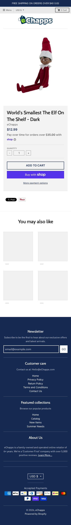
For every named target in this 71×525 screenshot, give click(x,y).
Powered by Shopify (35, 513)
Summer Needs (35, 426)
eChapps (12, 124)
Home (35, 375)
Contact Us (35, 391)
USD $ (19, 10)
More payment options (35, 183)
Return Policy (35, 383)
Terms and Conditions (35, 387)
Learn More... (45, 455)
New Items (35, 422)
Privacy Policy (35, 379)
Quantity (12, 148)
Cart (64, 10)
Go (64, 349)
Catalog (35, 418)
